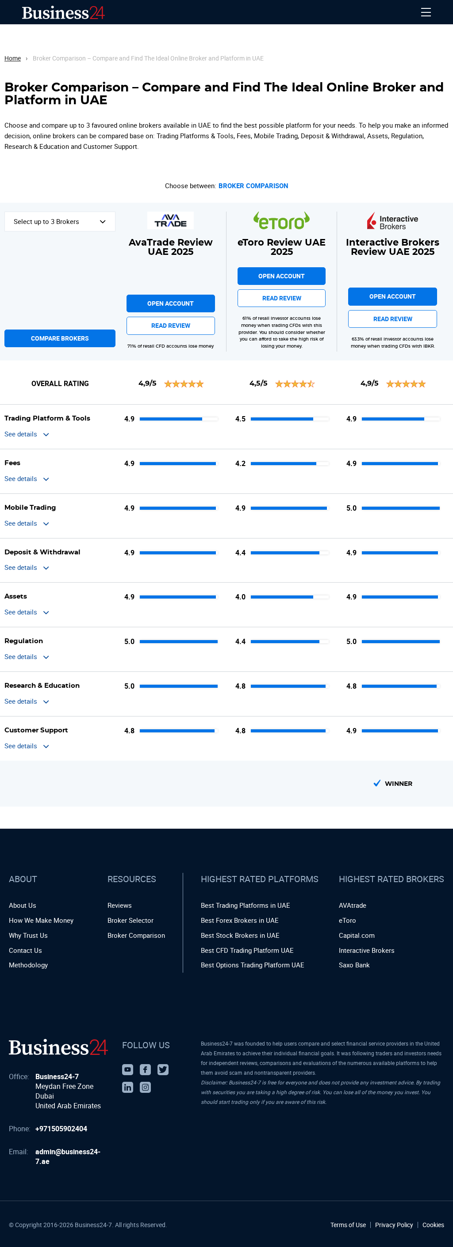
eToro (347, 920)
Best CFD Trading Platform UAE (247, 950)
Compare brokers (60, 338)
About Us (22, 905)
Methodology (28, 964)
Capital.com (357, 935)
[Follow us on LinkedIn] (127, 1087)
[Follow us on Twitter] (163, 1069)
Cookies (433, 1225)
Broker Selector (130, 920)
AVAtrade (352, 905)
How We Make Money (41, 920)
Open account (170, 303)
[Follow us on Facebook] (145, 1069)
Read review (170, 325)
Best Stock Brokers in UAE (240, 935)
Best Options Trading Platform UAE (252, 964)
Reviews (119, 905)
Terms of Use (348, 1225)
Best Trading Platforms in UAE (245, 905)
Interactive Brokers (367, 950)
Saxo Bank (354, 964)
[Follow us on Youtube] (127, 1069)
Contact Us (25, 950)
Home (12, 58)
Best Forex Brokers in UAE (240, 920)
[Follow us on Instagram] (145, 1087)
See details (20, 433)
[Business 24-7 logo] (58, 1047)
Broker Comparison (253, 185)
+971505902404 (61, 1128)
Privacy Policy (394, 1225)
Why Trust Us (28, 935)
